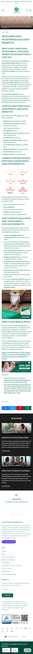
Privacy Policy (6, 563)
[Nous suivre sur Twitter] (7, 628)
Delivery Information (8, 560)
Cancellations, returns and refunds (12, 565)
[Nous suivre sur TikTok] (30, 628)
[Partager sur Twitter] (12, 408)
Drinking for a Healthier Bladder (15, 438)
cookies (14, 644)
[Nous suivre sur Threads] (16, 628)
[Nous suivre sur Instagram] (12, 628)
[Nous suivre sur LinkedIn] (3, 631)
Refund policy (6, 571)
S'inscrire (7, 595)
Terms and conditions (8, 557)
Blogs (3, 554)
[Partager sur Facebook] (5, 408)
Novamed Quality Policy (9, 574)
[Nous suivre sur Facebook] (3, 628)
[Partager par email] (27, 408)
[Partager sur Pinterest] (20, 408)
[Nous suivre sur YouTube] (25, 628)
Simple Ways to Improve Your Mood (16, 471)
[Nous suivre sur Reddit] (12, 631)
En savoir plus (6, 451)
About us (4, 551)
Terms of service (7, 568)
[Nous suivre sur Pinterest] (21, 628)
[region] (16, 502)
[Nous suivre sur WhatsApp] (7, 631)
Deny (14, 650)
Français (24, 636)
